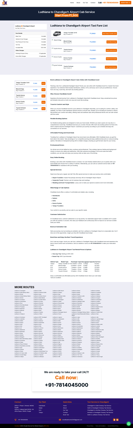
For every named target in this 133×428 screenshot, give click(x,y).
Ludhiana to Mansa (38, 331)
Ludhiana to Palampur (76, 338)
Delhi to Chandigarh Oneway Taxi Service (99, 408)
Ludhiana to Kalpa (76, 320)
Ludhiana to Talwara (57, 354)
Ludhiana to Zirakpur (57, 292)
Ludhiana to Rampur (76, 344)
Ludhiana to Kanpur (19, 322)
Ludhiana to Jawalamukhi (58, 319)
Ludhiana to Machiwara (58, 328)
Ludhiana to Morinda (57, 333)
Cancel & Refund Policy (113, 425)
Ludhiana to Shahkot (95, 349)
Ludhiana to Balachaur (20, 308)
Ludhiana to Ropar (76, 345)
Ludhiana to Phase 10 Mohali (21, 344)
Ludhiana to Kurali (57, 326)
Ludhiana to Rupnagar (96, 345)
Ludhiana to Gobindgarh (58, 299)
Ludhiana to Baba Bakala (39, 297)
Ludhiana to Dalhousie (77, 305)
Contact (93, 2)
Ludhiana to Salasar (57, 347)
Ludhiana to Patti (56, 342)
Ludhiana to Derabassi (96, 303)
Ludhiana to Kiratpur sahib (97, 324)
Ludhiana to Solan (76, 351)
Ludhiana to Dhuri (18, 303)
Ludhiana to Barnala (76, 308)
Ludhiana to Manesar (76, 329)
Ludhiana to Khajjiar (57, 324)
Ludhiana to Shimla (19, 351)
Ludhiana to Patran (38, 342)
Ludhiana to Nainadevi (96, 335)
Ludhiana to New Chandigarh (97, 336)
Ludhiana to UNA (56, 356)
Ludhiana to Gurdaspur (20, 299)
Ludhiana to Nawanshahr (77, 336)
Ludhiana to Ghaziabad (96, 299)
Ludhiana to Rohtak (57, 345)
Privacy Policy (90, 425)
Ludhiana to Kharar (76, 290)
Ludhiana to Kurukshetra (77, 326)
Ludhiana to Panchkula (20, 340)
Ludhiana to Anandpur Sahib (59, 296)
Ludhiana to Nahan (76, 335)
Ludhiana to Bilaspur (95, 310)
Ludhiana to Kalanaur (38, 320)
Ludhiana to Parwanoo (77, 340)
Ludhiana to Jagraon (57, 317)
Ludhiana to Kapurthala (39, 322)
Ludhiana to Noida (38, 338)
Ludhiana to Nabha (57, 335)
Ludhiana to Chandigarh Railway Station (81, 312)
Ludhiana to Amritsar (95, 290)
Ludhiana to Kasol (95, 322)
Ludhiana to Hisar (95, 314)
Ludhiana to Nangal (38, 336)
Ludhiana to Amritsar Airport (40, 296)
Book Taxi (124, 2)
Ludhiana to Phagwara (77, 342)
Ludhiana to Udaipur (19, 356)
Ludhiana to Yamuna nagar (97, 356)
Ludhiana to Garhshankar (20, 301)
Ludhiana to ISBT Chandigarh (40, 317)
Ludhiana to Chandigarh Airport (60, 312)
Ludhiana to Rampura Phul (97, 344)
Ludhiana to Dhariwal (38, 303)
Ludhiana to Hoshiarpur (20, 317)
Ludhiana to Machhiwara (77, 328)
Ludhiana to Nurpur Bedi (58, 338)
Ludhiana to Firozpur (38, 301)
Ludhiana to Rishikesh (38, 345)
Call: (108, 3)
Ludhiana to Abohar (19, 297)
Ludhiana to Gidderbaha (77, 299)
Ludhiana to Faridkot (95, 301)
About (78, 2)
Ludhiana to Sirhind (57, 351)
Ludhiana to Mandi (57, 329)
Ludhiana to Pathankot (96, 340)
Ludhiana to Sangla (38, 349)
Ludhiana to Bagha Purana (97, 306)
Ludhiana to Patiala (19, 342)
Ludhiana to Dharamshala (58, 303)
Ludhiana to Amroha (57, 306)
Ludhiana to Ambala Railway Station (23, 296)
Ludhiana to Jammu (38, 319)
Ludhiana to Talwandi (38, 354)
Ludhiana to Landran (95, 326)
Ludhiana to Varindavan (77, 356)
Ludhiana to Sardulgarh (77, 349)
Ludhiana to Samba (95, 347)
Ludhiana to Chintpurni (20, 314)
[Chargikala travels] (4, 2)
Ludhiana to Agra (37, 294)
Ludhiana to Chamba (38, 312)
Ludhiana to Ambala (95, 294)
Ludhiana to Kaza (37, 324)
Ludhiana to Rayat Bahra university (22, 345)
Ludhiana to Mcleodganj (96, 331)
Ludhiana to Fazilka (57, 301)
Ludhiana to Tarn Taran (77, 354)
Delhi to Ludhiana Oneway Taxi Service (98, 414)
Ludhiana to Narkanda (58, 336)
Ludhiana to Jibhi (75, 319)
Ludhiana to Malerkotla (20, 329)
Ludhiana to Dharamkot (77, 303)
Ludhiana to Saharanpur (39, 347)
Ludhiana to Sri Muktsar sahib (40, 353)
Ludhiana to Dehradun (39, 305)
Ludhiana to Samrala (19, 349)
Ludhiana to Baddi (76, 306)
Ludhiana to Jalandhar (20, 319)
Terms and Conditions (100, 425)
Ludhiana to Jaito (95, 317)
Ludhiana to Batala (95, 308)
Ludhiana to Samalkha (77, 347)
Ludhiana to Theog (95, 354)
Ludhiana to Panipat (38, 340)
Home (72, 2)
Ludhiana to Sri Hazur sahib (21, 353)
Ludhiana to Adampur (95, 296)
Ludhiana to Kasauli (76, 322)
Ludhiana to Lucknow (38, 328)
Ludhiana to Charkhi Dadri (96, 312)
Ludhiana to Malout (38, 329)
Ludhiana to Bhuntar (76, 310)
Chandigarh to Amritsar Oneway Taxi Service (100, 410)
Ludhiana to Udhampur (39, 356)
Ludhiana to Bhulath (57, 310)
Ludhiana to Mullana (95, 333)
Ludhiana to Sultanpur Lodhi (78, 353)
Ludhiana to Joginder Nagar (97, 319)
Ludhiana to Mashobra (58, 331)
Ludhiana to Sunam (95, 353)
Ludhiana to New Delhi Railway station (23, 338)
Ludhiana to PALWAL (95, 338)
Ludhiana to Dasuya (57, 305)
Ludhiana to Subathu (57, 353)
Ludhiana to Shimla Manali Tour (41, 351)
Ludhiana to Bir (18, 312)
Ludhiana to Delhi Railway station (22, 292)
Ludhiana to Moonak (38, 333)
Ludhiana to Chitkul (38, 314)
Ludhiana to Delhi (37, 290)
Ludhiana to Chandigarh (20, 290)
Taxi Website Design (37, 425)
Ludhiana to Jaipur (76, 317)
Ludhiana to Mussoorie (39, 335)
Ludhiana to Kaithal (19, 320)
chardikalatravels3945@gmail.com (72, 419)
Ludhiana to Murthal (19, 335)
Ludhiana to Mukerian (76, 333)
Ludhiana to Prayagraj (19, 306)
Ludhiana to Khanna (76, 324)
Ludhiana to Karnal (57, 322)
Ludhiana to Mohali (19, 294)
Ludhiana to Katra (18, 324)
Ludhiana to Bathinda (19, 310)
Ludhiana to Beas (37, 310)
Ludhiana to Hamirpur (76, 297)
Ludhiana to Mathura (76, 331)
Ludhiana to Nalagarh (19, 336)
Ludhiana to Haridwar (57, 297)
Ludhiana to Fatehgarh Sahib (78, 301)
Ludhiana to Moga (19, 333)
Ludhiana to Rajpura (57, 344)
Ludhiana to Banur (57, 308)
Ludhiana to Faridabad (96, 292)
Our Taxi (85, 2)
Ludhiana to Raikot (38, 344)
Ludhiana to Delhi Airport (58, 290)
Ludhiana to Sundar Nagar (20, 354)
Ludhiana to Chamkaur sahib (78, 296)
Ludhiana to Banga (38, 308)
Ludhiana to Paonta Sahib (58, 340)
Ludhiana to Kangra (95, 320)
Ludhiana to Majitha (95, 328)
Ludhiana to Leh (18, 328)
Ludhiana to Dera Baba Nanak (21, 305)
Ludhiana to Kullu (37, 326)
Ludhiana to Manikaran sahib (97, 329)
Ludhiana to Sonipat (95, 351)
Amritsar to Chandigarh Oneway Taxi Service (100, 412)
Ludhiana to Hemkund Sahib (40, 292)
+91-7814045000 (66, 385)
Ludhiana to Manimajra (20, 331)
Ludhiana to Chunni (57, 314)
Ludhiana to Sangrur (57, 349)
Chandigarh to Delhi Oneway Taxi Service (99, 405)
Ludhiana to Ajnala (76, 294)
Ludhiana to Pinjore (95, 342)
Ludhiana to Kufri (18, 326)
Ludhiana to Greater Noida (40, 299)
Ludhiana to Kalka (57, 320)
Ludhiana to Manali (76, 292)
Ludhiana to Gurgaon (95, 297)
